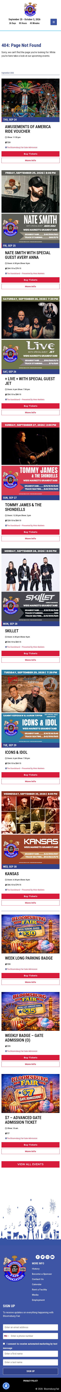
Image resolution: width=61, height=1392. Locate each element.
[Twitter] (43, 1257)
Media (35, 1294)
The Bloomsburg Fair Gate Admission (22, 147)
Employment (38, 1300)
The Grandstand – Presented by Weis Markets (25, 273)
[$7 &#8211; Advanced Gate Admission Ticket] (30, 1093)
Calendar (37, 1284)
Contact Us (38, 1279)
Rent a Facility (39, 1289)
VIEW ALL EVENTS (30, 1164)
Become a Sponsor (42, 1274)
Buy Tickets (30, 154)
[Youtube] (52, 1257)
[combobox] (6, 1336)
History (35, 1268)
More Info (30, 160)
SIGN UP (31, 1371)
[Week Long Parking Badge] (30, 934)
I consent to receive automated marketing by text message (30, 1346)
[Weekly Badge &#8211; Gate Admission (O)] (30, 1011)
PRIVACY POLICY (30, 1381)
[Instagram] (47, 1257)
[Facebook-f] (38, 1257)
